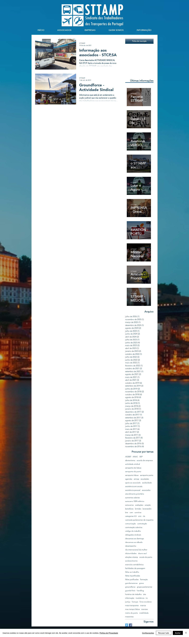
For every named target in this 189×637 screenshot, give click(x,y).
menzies (144, 609)
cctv (139, 516)
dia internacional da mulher (136, 550)
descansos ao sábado (133, 542)
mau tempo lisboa (132, 609)
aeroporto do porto (133, 471)
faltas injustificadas (132, 576)
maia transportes (132, 605)
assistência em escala (133, 486)
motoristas (129, 617)
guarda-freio (130, 591)
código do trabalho (133, 531)
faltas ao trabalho (132, 572)
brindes (138, 509)
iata (144, 594)
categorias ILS (131, 516)
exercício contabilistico (134, 564)
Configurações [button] (148, 633)
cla (144, 516)
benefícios (129, 509)
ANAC (135, 457)
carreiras (137, 512)
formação (144, 579)
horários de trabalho (133, 594)
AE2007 (128, 457)
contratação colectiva (133, 527)
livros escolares (146, 602)
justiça (127, 602)
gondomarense (131, 583)
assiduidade (147, 483)
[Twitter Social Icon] (126, 625)
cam (131, 512)
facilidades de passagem (135, 568)
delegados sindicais (133, 535)
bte (126, 512)
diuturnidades (131, 553)
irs (147, 598)
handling (140, 591)
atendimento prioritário (134, 494)
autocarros (129, 505)
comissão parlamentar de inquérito (139, 520)
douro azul (142, 553)
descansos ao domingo (134, 538)
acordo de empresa (145, 460)
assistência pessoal (132, 490)
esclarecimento (131, 561)
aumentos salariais (132, 498)
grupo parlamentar (144, 587)
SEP (141, 457)
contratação (142, 524)
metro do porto (131, 613)
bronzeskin (147, 509)
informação (129, 598)
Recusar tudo (163, 633)
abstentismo (130, 460)
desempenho (130, 546)
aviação (148, 505)
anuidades (145, 479)
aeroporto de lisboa (133, 468)
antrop (136, 479)
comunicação (130, 524)
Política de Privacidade (109, 633)
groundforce (130, 587)
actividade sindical (132, 464)
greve (141, 583)
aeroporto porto (146, 475)
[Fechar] (185, 633)
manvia (143, 605)
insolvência (140, 598)
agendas (128, 479)
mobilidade (143, 613)
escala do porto (146, 557)
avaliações (139, 505)
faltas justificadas (132, 579)
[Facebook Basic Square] (130, 625)
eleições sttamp (131, 557)
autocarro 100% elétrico (134, 501)
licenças (135, 602)
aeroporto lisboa (131, 475)
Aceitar (178, 633)
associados (146, 490)
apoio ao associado (133, 483)
